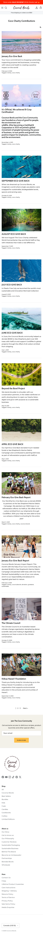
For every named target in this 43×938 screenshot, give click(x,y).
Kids (3, 803)
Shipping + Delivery (9, 891)
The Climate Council (11, 623)
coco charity (16, 72)
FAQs (4, 881)
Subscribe (21, 740)
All (3, 790)
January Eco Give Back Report (15, 560)
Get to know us (8, 835)
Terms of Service (8, 897)
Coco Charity (16, 697)
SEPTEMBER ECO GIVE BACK (16, 180)
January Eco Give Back (12, 56)
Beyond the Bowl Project (13, 388)
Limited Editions (8, 819)
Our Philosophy (8, 838)
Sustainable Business (10, 848)
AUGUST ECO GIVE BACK (14, 234)
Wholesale (6, 865)
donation (24, 584)
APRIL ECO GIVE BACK (12, 444)
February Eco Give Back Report (16, 497)
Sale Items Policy (8, 904)
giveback (31, 584)
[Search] (7, 7)
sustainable (5, 586)
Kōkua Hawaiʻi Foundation (14, 678)
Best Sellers (6, 796)
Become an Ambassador (11, 855)
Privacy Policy (7, 901)
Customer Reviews (9, 842)
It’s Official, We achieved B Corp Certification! (17, 110)
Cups (4, 806)
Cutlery (4, 816)
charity (9, 72)
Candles (5, 809)
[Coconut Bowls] (21, 7)
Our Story (5, 832)
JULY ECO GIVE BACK (12, 284)
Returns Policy (7, 894)
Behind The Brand (9, 852)
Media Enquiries (8, 907)
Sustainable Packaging (11, 845)
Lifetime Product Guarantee (13, 884)
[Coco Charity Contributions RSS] (40, 27)
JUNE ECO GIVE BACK (12, 332)
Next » (25, 708)
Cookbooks (6, 813)
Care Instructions (8, 888)
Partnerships (7, 858)
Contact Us (6, 878)
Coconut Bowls (8, 793)
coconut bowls (25, 524)
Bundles (5, 799)
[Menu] (2, 7)
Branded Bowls (8, 862)
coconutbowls (16, 584)
